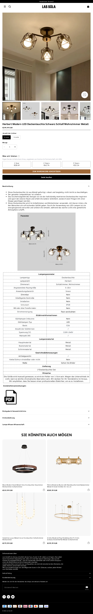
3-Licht (6, 137)
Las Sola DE (9, 611)
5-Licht (16, 137)
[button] (4, 6)
